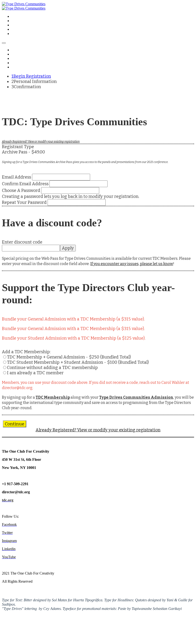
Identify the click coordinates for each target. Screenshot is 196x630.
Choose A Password (21, 190)
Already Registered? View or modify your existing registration (41, 141)
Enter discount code (22, 242)
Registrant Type (18, 146)
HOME (16, 17)
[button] (14, 423)
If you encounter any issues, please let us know (131, 263)
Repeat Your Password (24, 202)
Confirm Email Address (25, 183)
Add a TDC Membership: (26, 351)
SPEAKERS (20, 29)
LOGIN (16, 34)
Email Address (16, 177)
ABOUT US (20, 25)
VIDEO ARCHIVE (24, 21)
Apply (68, 248)
